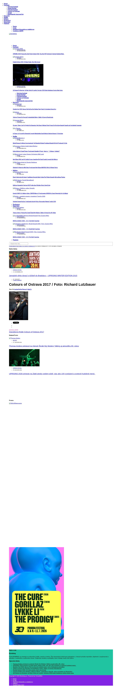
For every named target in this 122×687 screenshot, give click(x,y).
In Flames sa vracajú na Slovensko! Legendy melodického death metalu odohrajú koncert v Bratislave (38, 133)
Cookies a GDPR (18, 31)
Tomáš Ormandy (17, 280)
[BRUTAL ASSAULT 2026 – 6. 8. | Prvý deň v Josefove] (29, 232)
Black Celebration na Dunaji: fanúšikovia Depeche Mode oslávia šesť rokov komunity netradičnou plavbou (39, 177)
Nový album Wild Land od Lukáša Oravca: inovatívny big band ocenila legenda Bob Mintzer (35, 159)
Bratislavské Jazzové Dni (16, 14)
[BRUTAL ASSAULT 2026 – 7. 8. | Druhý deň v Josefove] (33, 223)
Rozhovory (7, 20)
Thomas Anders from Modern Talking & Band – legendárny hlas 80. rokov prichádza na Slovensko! (42, 671)
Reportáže (7, 22)
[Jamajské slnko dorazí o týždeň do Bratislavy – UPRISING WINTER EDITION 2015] (24, 268)
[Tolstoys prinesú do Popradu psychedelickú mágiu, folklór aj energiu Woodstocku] (16, 112)
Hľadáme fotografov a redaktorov (23, 29)
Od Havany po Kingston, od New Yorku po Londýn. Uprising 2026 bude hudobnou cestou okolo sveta (38, 90)
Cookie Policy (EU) (18, 685)
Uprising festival (13, 6)
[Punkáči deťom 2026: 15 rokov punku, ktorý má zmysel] (18, 57)
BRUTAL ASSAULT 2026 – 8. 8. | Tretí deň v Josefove (26, 221)
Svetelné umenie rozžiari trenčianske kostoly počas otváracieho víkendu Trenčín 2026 (34, 201)
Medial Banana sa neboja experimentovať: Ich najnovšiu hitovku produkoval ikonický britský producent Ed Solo (40, 143)
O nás (14, 28)
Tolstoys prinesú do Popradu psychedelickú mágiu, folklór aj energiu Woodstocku (33, 117)
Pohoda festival (13, 10)
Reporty (19, 208)
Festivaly (6, 5)
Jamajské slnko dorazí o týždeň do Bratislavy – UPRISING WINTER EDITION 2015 (43, 276)
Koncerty (7, 16)
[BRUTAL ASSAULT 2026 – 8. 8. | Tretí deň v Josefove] (31, 215)
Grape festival (12, 8)
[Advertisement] (43, 39)
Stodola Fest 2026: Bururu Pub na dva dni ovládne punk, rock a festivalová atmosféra (34, 109)
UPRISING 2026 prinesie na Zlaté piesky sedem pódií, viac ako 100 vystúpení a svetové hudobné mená (38, 54)
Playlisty (6, 23)
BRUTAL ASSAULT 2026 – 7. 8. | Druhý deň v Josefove (26, 229)
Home (6, 3)
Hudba (6, 17)
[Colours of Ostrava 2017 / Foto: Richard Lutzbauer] (18, 319)
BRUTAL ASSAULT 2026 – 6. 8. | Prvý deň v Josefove (26, 237)
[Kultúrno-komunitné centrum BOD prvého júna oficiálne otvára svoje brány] (23, 180)
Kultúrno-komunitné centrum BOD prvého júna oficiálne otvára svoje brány (31, 185)
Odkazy (15, 683)
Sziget (10, 13)
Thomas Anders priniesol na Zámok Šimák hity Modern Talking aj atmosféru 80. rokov (34, 213)
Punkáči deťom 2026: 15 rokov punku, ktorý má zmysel (26, 62)
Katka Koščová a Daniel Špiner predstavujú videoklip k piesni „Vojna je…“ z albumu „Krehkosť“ (36, 151)
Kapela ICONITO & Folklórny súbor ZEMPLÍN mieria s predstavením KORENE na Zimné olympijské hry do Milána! (40, 193)
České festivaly (20, 216)
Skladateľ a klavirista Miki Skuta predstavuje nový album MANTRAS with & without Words (35, 167)
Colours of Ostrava (14, 11)
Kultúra (6, 19)
